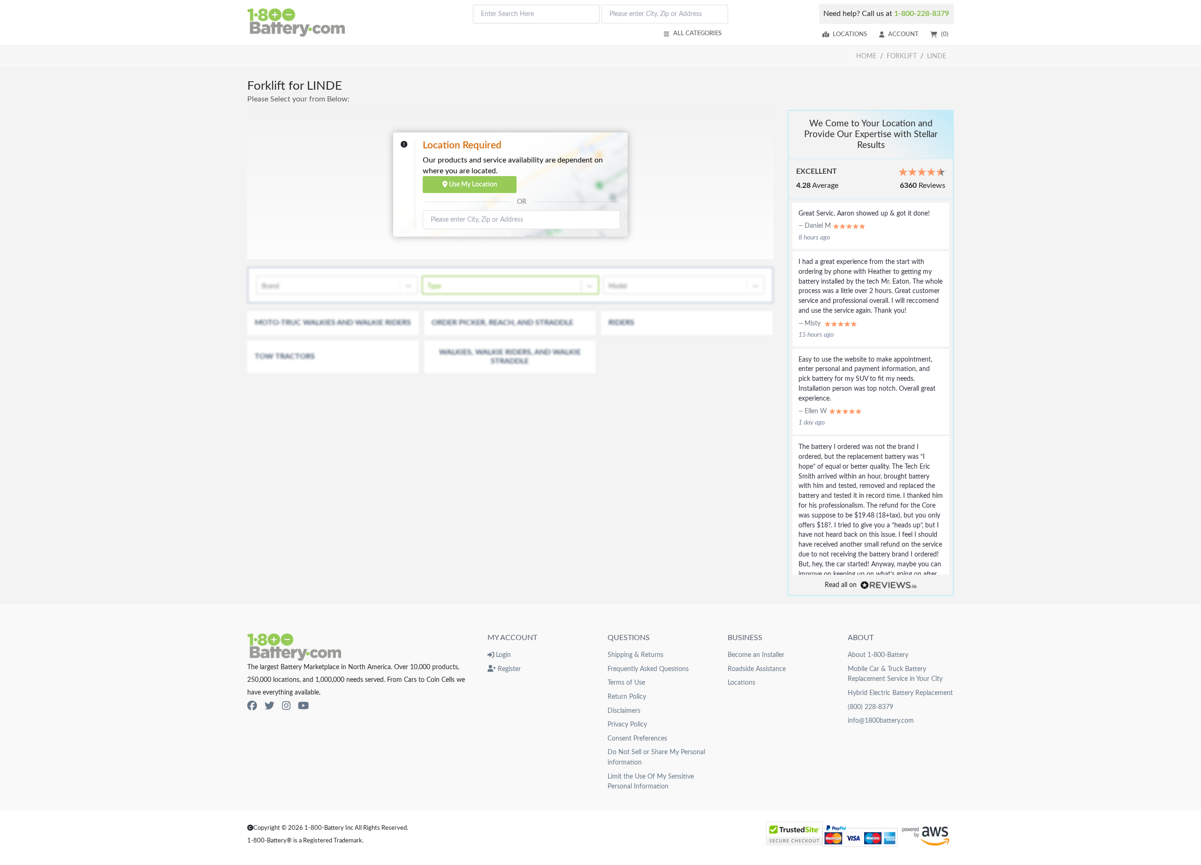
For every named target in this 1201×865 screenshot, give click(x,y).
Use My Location (472, 184)
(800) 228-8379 (870, 707)
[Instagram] (286, 706)
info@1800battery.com (881, 720)
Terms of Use (626, 682)
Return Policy (627, 696)
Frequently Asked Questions (648, 668)
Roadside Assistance (757, 668)
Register (508, 668)
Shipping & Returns (635, 654)
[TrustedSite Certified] (794, 833)
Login (502, 654)
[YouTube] (303, 706)
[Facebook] (252, 706)
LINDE (936, 56)
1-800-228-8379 (921, 13)
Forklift (902, 56)
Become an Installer (756, 654)
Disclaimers (624, 710)
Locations (850, 34)
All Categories (697, 33)
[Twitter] (269, 706)
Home (866, 56)
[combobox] (536, 14)
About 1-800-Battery (878, 654)
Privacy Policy (627, 724)
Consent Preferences (637, 738)
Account (903, 34)
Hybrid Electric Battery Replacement (900, 692)
